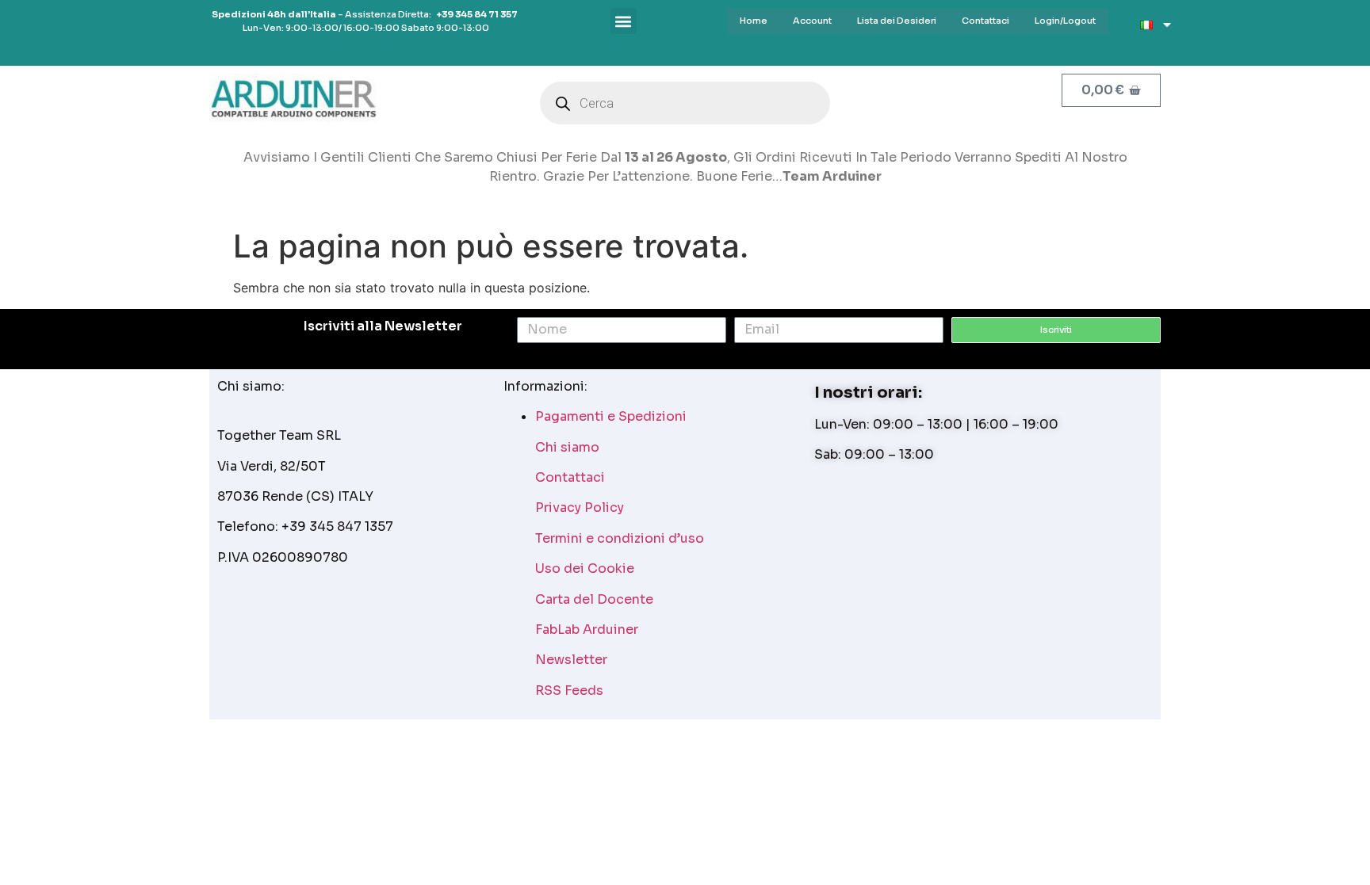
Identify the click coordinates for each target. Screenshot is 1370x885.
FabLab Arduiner (586, 629)
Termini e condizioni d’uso (619, 538)
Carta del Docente (594, 599)
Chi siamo (567, 447)
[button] (623, 21)
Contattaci (570, 477)
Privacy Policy (579, 507)
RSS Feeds (569, 690)
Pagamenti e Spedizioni (611, 416)
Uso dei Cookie (584, 568)
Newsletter (571, 659)
